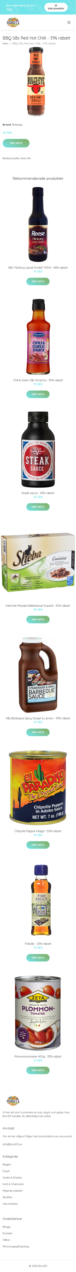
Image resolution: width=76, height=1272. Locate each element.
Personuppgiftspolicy (16, 1246)
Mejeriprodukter (13, 1190)
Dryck (6, 1171)
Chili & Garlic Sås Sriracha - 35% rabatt (38, 380)
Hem (5, 43)
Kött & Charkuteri (13, 1184)
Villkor (6, 1240)
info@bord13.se (12, 1144)
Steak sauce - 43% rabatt (38, 493)
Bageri (7, 1164)
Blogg (6, 1226)
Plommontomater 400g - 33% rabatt (38, 1056)
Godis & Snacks (12, 1177)
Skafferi (7, 1197)
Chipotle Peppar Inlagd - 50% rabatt (38, 831)
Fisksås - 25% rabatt (38, 943)
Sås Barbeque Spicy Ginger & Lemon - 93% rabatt (38, 718)
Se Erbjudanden (56, 7)
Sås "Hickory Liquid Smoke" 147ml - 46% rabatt (38, 267)
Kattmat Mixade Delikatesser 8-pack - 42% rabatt (38, 605)
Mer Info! (16, 143)
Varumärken (10, 1203)
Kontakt (7, 1233)
